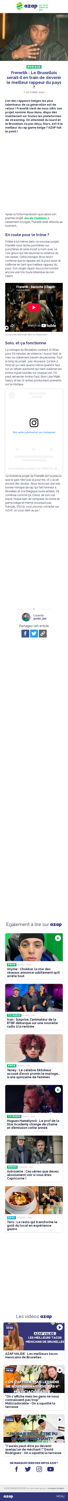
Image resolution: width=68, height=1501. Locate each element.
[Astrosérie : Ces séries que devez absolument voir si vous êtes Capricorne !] (34, 1149)
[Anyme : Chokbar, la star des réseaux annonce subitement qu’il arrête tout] (34, 947)
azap (8, 1496)
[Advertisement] (34, 173)
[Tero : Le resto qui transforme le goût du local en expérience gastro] (34, 1200)
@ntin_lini (39, 618)
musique (34, 66)
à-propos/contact (56, 1488)
